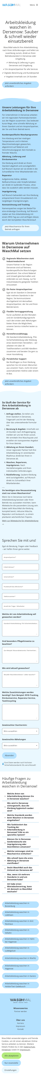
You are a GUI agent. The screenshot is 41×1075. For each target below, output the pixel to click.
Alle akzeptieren (12, 1055)
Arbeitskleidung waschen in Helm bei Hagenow (19, 940)
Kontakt (20, 1029)
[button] (20, 796)
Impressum (25, 1049)
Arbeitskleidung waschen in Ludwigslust (17, 949)
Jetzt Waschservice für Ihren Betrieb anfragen (17, 228)
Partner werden (20, 1011)
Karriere (20, 1023)
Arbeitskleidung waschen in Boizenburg (17, 904)
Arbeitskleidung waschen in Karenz (20, 976)
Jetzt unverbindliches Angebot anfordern (18, 84)
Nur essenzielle (11, 1063)
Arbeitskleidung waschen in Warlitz (20, 958)
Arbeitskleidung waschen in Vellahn (17, 931)
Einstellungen (11, 1070)
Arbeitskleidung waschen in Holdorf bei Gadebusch (17, 985)
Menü (32, 5)
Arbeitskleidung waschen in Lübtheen (17, 913)
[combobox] (20, 731)
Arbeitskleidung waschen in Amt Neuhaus (19, 922)
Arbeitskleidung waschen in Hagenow (17, 967)
